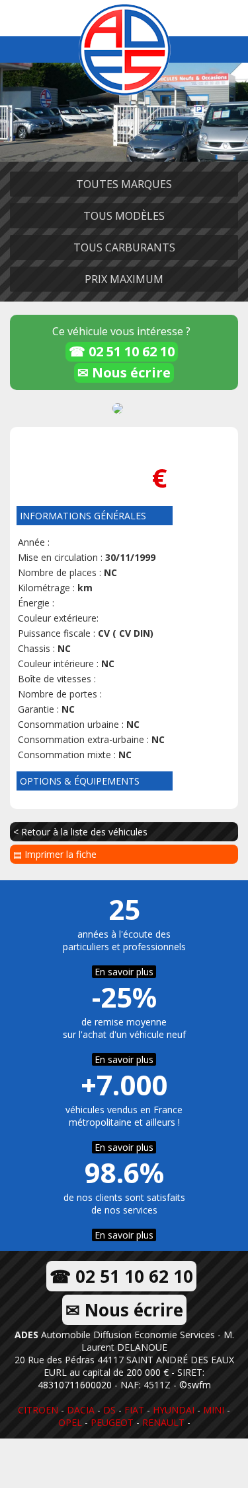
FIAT (134, 1410)
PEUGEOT (112, 1422)
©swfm (195, 1384)
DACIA (81, 1410)
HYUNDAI (173, 1410)
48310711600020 (75, 1384)
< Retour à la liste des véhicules (80, 831)
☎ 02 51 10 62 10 (122, 351)
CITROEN (38, 1410)
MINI (213, 1410)
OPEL (70, 1422)
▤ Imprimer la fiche (55, 854)
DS (109, 1410)
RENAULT (163, 1422)
